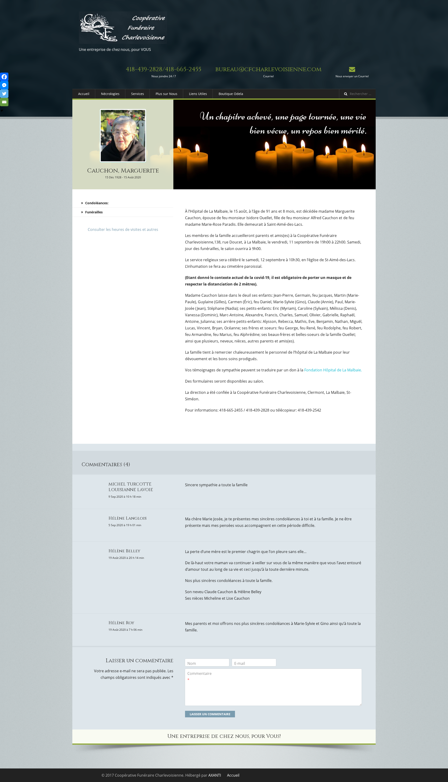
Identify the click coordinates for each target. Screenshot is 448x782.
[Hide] (2, 111)
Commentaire (199, 677)
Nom (191, 663)
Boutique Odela (231, 94)
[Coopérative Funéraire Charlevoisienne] (123, 27)
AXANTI (214, 775)
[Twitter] (4, 93)
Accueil (83, 94)
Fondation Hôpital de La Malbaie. (332, 370)
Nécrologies (110, 94)
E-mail (239, 663)
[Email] (4, 102)
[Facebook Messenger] (4, 85)
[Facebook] (4, 77)
